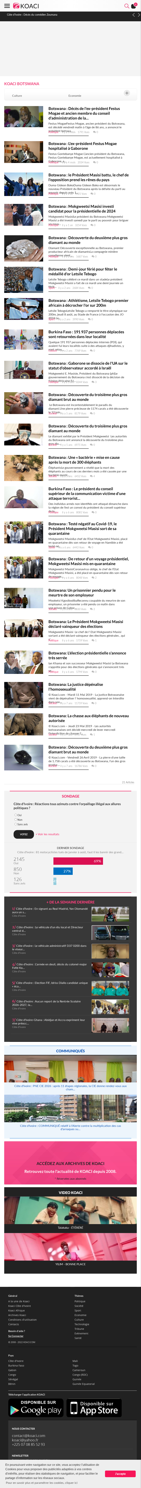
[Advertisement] (70, 47)
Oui (19, 815)
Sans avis (22, 824)
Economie (74, 95)
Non (19, 819)
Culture (17, 95)
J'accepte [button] (120, 1473)
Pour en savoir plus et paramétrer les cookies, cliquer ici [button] (41, 1482)
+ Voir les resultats (47, 834)
